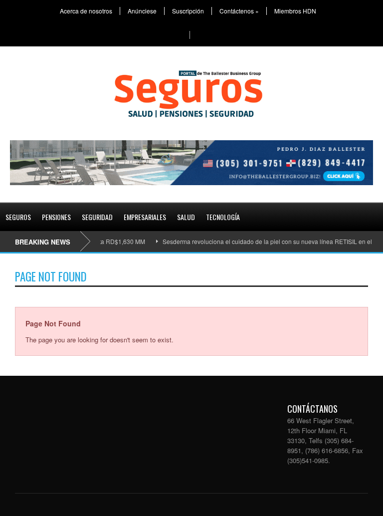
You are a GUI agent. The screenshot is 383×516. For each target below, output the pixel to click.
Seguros (18, 217)
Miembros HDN (295, 11)
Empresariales (145, 217)
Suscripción (188, 11)
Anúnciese (142, 11)
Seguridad (97, 217)
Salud (186, 217)
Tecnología (223, 217)
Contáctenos (239, 11)
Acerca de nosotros (86, 11)
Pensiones (56, 217)
